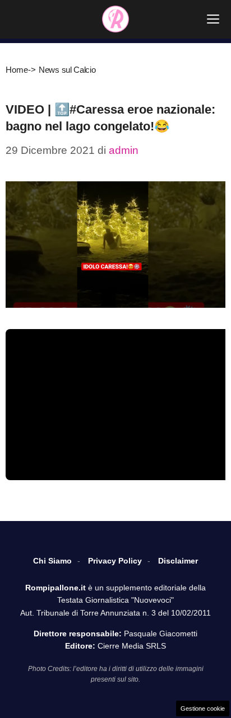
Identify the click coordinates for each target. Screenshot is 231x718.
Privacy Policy (115, 560)
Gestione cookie (203, 708)
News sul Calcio (67, 69)
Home (17, 69)
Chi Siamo (52, 560)
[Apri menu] (213, 19)
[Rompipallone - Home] (115, 19)
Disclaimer (178, 560)
